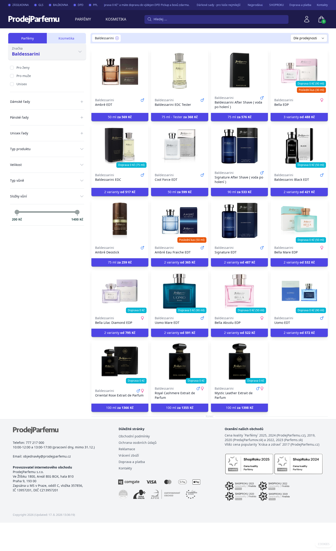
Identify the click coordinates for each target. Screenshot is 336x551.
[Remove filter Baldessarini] (117, 38)
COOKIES (324, 544)
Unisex (21, 84)
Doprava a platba (300, 5)
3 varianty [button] (299, 117)
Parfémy (83, 19)
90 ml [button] (239, 192)
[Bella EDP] (299, 71)
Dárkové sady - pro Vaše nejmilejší (214, 5)
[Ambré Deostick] (120, 220)
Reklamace (127, 449)
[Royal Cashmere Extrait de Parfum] (180, 361)
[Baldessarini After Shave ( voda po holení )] (239, 71)
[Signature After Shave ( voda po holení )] (239, 146)
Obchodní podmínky (134, 436)
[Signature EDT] (239, 220)
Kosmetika (116, 19)
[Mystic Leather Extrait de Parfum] (239, 361)
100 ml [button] (119, 407)
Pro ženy (22, 67)
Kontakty (322, 5)
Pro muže (23, 76)
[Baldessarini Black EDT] (299, 146)
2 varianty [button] (119, 192)
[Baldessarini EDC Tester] (180, 71)
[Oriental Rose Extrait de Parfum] (120, 361)
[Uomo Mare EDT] (180, 291)
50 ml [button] (120, 117)
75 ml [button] (239, 117)
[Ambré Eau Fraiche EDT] (180, 220)
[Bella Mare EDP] (299, 220)
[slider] (17, 212)
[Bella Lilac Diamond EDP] (120, 291)
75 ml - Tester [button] (180, 117)
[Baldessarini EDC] (120, 146)
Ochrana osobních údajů (138, 442)
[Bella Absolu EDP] (239, 291)
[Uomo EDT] (299, 291)
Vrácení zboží (129, 455)
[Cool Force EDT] (180, 146)
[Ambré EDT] (120, 71)
